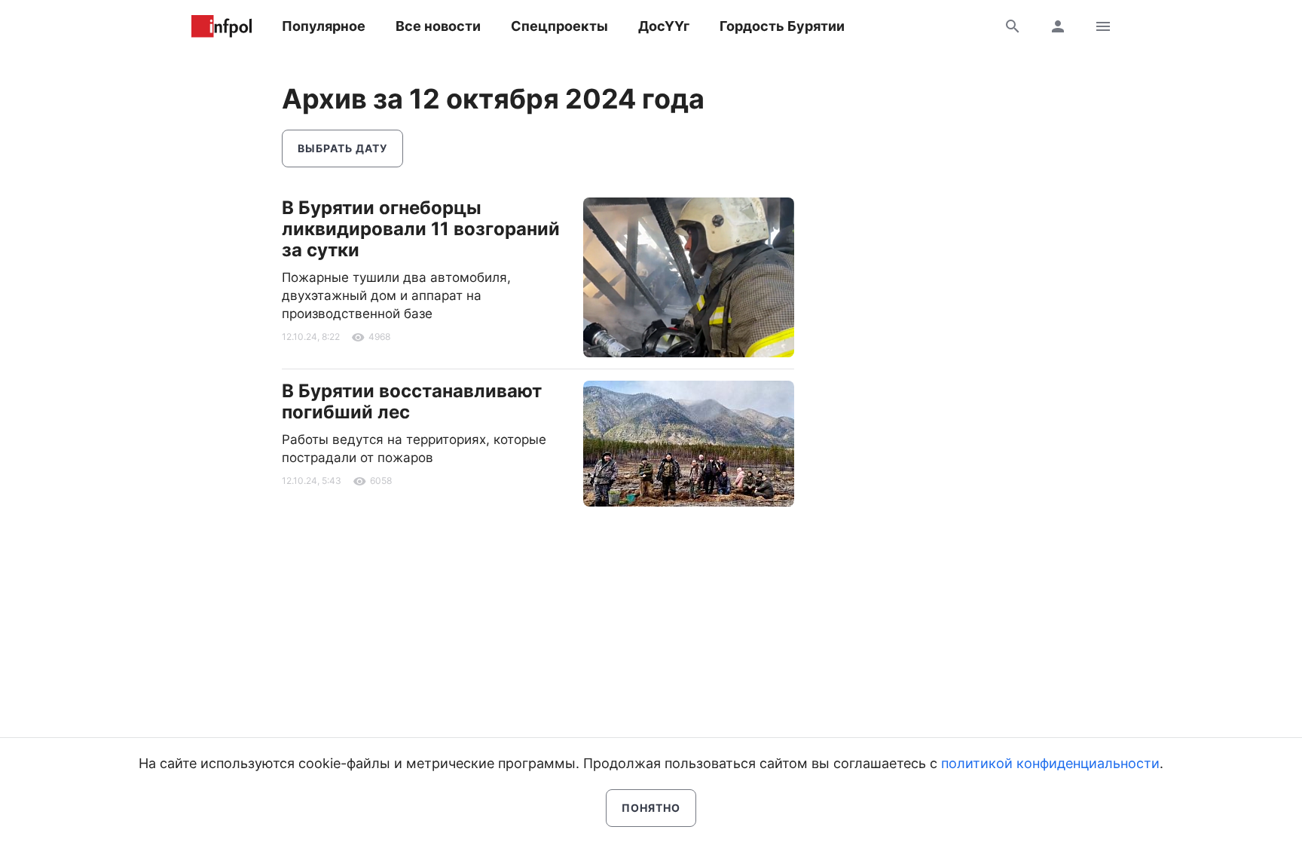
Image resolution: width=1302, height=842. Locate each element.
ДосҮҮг (663, 26)
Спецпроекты (559, 26)
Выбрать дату (342, 148)
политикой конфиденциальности (1050, 763)
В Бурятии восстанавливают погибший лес (412, 401)
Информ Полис (221, 26)
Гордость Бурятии (782, 26)
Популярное (323, 26)
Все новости (438, 26)
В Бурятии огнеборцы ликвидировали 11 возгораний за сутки (421, 229)
